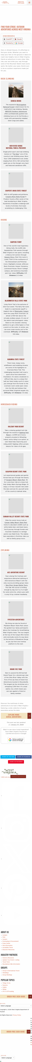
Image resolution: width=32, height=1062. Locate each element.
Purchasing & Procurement (10, 941)
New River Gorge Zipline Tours (17, 585)
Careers (4, 939)
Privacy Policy (17, 1015)
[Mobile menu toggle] (29, 3)
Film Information (7, 945)
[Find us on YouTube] (16, 915)
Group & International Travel (10, 970)
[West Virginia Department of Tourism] (5, 2)
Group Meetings (7, 975)
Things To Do (6, 983)
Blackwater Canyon (21, 311)
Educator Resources (8, 949)
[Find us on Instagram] (16, 828)
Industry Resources (8, 958)
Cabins (4, 987)
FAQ (3, 937)
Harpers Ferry (9, 257)
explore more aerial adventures (13, 716)
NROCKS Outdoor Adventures (16, 111)
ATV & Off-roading (8, 991)
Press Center (6, 943)
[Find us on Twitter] (16, 858)
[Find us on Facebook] (16, 795)
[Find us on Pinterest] (16, 888)
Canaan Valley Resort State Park (16, 522)
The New (16, 154)
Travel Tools (6, 962)
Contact (4, 935)
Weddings (5, 972)
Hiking (4, 989)
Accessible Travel (7, 947)
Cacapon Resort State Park (15, 480)
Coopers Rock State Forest (15, 197)
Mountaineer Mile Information (11, 964)
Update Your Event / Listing (10, 960)
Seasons (5, 985)
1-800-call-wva (5, 777)
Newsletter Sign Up (18, 776)
